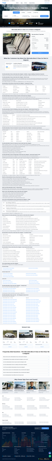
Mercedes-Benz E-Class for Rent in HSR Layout (32, 305)
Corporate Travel (14, 434)
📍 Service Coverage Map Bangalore (30, 449)
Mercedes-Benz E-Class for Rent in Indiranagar (9, 307)
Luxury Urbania (23, 439)
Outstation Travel (14, 439)
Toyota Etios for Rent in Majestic (7, 269)
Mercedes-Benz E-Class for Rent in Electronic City (33, 302)
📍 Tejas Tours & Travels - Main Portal (42, 448)
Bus (2, 451)
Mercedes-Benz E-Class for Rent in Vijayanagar (32, 319)
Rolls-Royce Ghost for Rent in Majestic (34, 283)
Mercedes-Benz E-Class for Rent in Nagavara (9, 316)
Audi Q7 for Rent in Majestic (33, 280)
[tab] (16, 12)
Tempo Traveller (4, 435)
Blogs (21, 2)
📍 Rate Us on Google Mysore (29, 450)
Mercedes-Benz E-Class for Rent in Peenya (32, 291)
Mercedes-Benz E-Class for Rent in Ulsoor (9, 319)
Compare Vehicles (32, 2)
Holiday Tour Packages (14, 441)
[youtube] (41, 442)
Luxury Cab (23, 434)
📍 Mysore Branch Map (41, 451)
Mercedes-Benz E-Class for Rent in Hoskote (9, 305)
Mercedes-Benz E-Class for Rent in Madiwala (9, 313)
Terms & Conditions (33, 439)
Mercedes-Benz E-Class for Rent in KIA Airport (32, 310)
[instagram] (46, 442)
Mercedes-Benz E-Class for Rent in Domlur (9, 302)
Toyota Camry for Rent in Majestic (8, 273)
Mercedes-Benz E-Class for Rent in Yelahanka (32, 321)
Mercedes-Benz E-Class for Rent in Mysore (32, 315)
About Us (32, 434)
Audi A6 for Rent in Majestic (7, 280)
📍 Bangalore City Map (41, 450)
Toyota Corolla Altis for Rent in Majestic (8, 268)
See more (14, 68)
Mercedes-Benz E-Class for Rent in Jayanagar (9, 308)
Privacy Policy (32, 440)
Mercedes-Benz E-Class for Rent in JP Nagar (32, 308)
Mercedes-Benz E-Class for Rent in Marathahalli (33, 313)
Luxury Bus (15, 451)
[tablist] (26, 12)
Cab (5, 26)
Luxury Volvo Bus (24, 440)
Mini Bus (3, 450)
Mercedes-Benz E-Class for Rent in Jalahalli (9, 291)
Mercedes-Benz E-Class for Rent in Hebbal (32, 304)
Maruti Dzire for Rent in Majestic (33, 268)
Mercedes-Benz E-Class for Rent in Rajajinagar (9, 288)
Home (3, 26)
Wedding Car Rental (14, 440)
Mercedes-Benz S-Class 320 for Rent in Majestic (9, 283)
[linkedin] (45, 442)
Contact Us (32, 435)
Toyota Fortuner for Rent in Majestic (31, 273)
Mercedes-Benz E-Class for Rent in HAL (8, 304)
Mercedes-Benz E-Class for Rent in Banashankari (10, 299)
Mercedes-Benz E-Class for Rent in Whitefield (9, 321)
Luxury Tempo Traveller (24, 435)
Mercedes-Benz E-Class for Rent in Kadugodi (9, 310)
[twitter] (42, 442)
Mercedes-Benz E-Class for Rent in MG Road (9, 315)
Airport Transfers (14, 435)
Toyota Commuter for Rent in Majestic (8, 276)
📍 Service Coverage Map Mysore (30, 451)
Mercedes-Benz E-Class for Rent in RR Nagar (32, 288)
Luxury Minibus (16, 450)
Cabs (2, 434)
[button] (7, 16)
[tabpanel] (26, 16)
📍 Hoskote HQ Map (40, 449)
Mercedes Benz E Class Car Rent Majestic (13, 26)
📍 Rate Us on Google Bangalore (30, 448)
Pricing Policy (32, 441)
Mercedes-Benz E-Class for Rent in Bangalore (32, 299)
